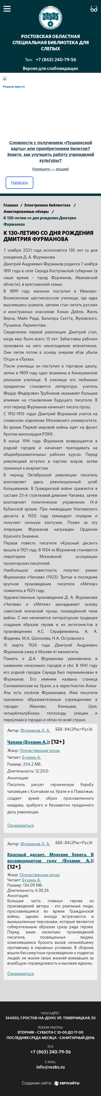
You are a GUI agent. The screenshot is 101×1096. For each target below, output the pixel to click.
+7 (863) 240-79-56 (56, 59)
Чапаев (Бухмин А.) (28, 742)
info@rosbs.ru (50, 1067)
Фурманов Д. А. (35, 731)
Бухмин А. (31, 757)
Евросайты (69, 1083)
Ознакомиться (20, 826)
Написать (19, 183)
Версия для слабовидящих (50, 68)
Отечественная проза (40, 751)
